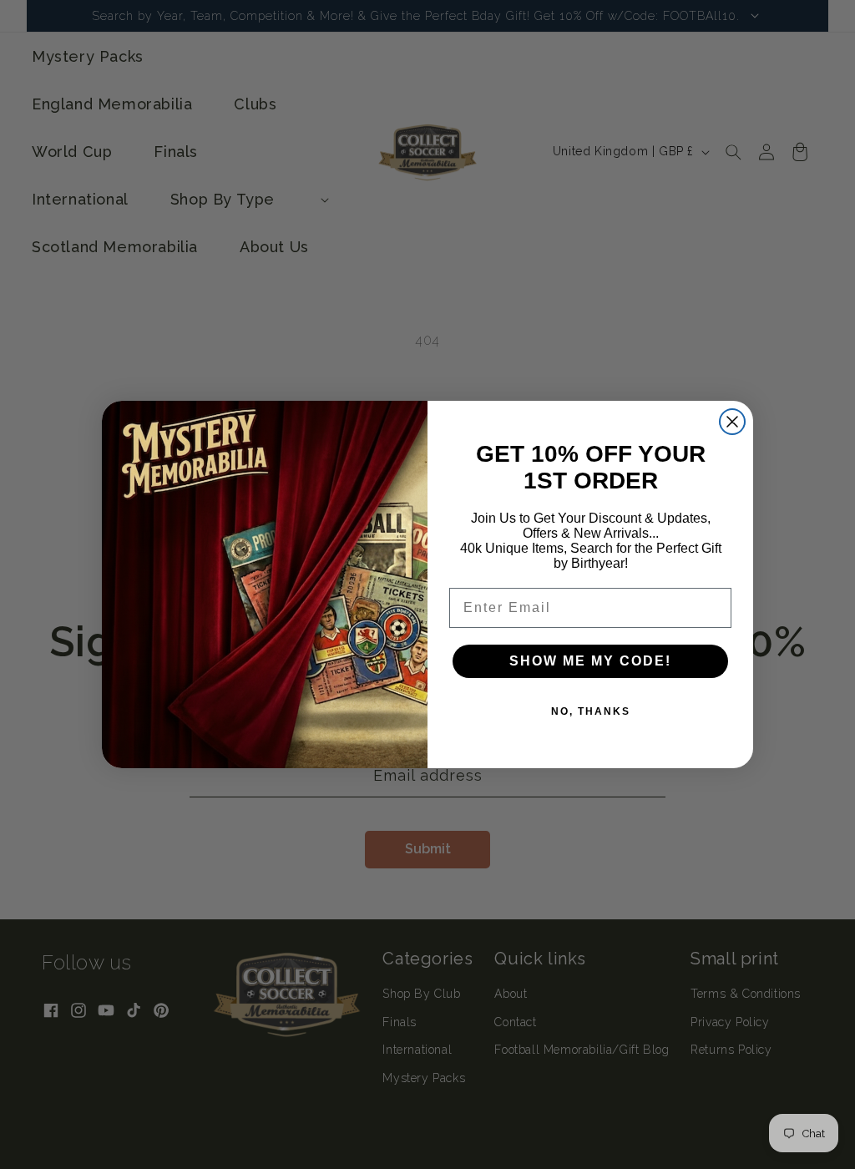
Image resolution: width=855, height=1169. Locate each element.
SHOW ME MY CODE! (590, 661)
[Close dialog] (732, 421)
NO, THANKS (590, 711)
